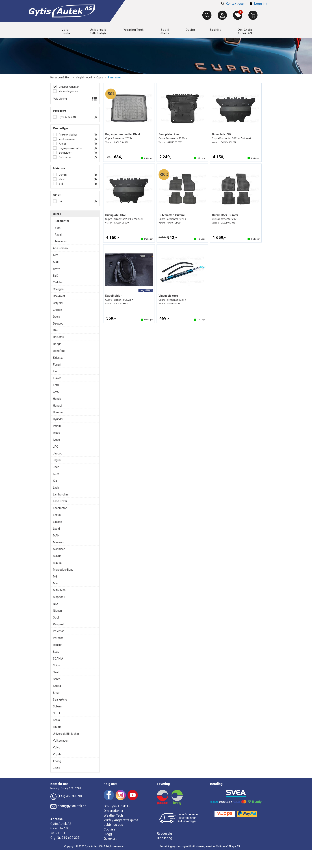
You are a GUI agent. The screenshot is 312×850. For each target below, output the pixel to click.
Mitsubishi (59, 590)
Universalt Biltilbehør (98, 31)
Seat (56, 672)
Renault (57, 645)
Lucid (56, 528)
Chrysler (58, 303)
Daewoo (58, 323)
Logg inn (258, 3)
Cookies (109, 829)
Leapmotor (60, 508)
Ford (56, 385)
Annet (62, 143)
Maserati (58, 542)
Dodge (57, 344)
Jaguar (57, 460)
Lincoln (57, 521)
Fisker (57, 378)
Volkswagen (60, 740)
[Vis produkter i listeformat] (94, 99)
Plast (61, 179)
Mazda (57, 562)
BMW (56, 269)
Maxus (57, 556)
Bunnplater (65, 152)
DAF (55, 330)
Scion (56, 665)
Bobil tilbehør (165, 31)
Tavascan (60, 241)
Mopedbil (59, 597)
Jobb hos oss (113, 825)
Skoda (57, 686)
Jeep (56, 467)
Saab (56, 651)
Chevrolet (59, 296)
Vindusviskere (66, 139)
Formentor (114, 77)
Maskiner (59, 549)
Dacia (56, 316)
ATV (55, 255)
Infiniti (57, 426)
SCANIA (58, 658)
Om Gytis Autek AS (245, 31)
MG (55, 576)
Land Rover (60, 501)
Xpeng (57, 761)
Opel (56, 617)
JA (60, 201)
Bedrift (215, 29)
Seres (56, 679)
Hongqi (57, 405)
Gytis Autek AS (67, 117)
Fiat (55, 371)
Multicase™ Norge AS (228, 846)
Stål (60, 183)
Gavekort (110, 838)
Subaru (57, 706)
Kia (55, 480)
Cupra (99, 77)
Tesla (56, 720)
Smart (56, 692)
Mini (55, 583)
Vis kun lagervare (68, 91)
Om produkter (113, 811)
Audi (55, 262)
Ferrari (57, 364)
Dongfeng (59, 351)
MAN (56, 535)
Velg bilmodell (65, 31)
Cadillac (58, 282)
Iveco (56, 439)
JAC (55, 446)
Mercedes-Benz (63, 569)
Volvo (56, 747)
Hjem (68, 77)
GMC (56, 392)
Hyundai (58, 419)
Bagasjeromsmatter (70, 148)
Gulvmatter (65, 157)
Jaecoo (57, 453)
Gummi (62, 174)
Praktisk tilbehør (67, 134)
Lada (56, 487)
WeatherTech (134, 29)
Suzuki (57, 713)
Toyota (57, 727)
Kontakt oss (235, 3)
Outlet (190, 29)
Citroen (57, 310)
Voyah (57, 754)
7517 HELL (58, 833)
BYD (55, 275)
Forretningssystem (170, 846)
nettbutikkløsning (195, 846)
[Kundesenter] (222, 15)
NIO (55, 604)
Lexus (57, 515)
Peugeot (58, 624)
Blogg (108, 834)
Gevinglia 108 (60, 828)
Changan (58, 289)
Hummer (58, 412)
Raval (58, 234)
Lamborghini (60, 494)
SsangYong (60, 699)
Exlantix (58, 357)
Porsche (58, 638)
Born (57, 227)
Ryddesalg (164, 833)
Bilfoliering (164, 838)
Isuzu (56, 433)
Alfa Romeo (60, 248)
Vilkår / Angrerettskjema (121, 820)
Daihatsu (58, 337)
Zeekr (56, 768)
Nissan (57, 610)
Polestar (58, 631)
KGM (56, 474)
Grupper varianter (68, 86)
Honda (57, 398)
